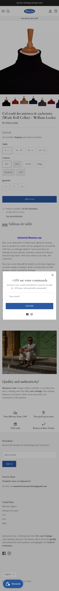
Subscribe (29, 306)
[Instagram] (32, 314)
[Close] (52, 275)
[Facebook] (27, 314)
